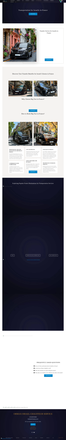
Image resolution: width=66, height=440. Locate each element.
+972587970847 (33, 416)
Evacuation (46, 0)
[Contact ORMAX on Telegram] (60, 1)
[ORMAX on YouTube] (34, 432)
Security (27, 0)
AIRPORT (18, 0)
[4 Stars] (12, 407)
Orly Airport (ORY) (53, 255)
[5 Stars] (15, 407)
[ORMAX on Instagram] (33, 432)
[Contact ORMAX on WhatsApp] (60, 0)
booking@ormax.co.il (33, 418)
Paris (13, 255)
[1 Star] (4, 407)
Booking (52, 0)
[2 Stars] (7, 407)
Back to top (61, 437)
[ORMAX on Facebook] (31, 432)
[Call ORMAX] (61, 0)
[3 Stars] (9, 407)
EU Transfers (38, 0)
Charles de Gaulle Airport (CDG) (33, 255)
